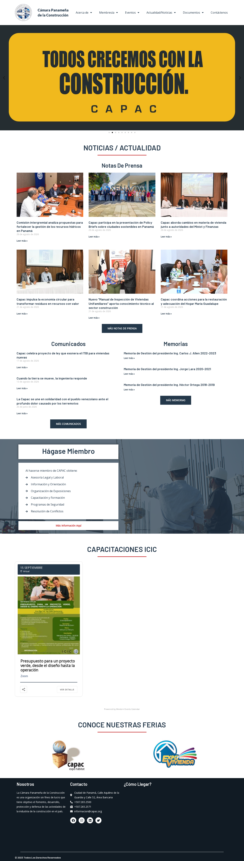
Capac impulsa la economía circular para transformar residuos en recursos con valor (48, 301)
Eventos (130, 13)
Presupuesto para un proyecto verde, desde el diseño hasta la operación (48, 665)
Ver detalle (67, 689)
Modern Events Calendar (128, 709)
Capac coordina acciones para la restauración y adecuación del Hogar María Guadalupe (194, 301)
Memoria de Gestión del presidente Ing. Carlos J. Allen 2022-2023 (170, 353)
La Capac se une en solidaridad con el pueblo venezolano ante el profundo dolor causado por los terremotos (62, 401)
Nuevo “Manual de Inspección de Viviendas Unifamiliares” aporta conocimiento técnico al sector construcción (121, 303)
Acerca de (82, 13)
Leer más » (22, 240)
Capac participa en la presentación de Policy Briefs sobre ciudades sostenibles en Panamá (121, 224)
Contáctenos (219, 13)
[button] (4, 77)
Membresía (106, 13)
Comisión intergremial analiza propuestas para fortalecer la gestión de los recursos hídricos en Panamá (50, 226)
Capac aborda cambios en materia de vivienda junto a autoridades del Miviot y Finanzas (193, 224)
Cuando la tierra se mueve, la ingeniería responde (52, 378)
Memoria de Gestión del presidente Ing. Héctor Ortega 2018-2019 (169, 385)
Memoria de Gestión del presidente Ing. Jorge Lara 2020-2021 (167, 369)
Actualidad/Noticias (159, 13)
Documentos (191, 13)
